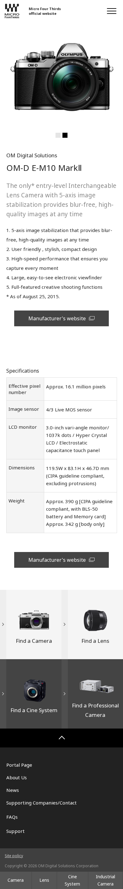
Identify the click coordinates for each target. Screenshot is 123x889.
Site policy (14, 855)
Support (15, 831)
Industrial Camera (105, 880)
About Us (16, 777)
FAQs (12, 817)
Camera (16, 880)
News (12, 790)
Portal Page (19, 765)
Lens (44, 880)
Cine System (72, 880)
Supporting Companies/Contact (41, 802)
